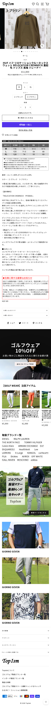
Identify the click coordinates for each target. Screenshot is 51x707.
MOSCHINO (23, 459)
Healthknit (24, 449)
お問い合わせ (8, 315)
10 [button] (31, 51)
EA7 (42, 445)
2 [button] (16, 51)
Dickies (14, 456)
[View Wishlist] (33, 4)
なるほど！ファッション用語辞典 (15, 690)
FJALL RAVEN (8, 459)
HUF (25, 60)
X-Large (19, 452)
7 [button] (25, 51)
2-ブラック (18, 97)
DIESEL (5, 438)
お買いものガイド (10, 310)
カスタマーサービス (9, 645)
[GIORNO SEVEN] (25, 535)
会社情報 (5, 631)
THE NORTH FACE (11, 442)
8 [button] (27, 51)
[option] (25, 28)
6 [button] (24, 51)
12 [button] (35, 51)
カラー (25, 92)
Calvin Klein (8, 445)
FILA (4, 456)
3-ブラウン (31, 97)
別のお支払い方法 (25, 130)
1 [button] (14, 51)
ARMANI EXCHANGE (28, 445)
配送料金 (15, 75)
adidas (34, 459)
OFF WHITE (37, 456)
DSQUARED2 (8, 449)
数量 (25, 102)
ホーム (25, 55)
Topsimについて (8, 670)
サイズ (25, 83)
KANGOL (31, 452)
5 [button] (21, 51)
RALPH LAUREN (22, 438)
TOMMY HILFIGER (33, 442)
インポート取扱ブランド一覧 (13, 678)
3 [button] (18, 51)
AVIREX (25, 456)
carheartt (43, 452)
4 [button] (20, 51)
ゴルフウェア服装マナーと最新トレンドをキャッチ (21, 686)
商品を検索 (6, 682)
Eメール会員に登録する (10, 652)
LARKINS (6, 452)
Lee (36, 449)
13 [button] (37, 51)
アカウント (6, 638)
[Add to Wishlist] (18, 392)
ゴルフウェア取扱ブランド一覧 (14, 674)
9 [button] (29, 51)
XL (31, 87)
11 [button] (33, 51)
